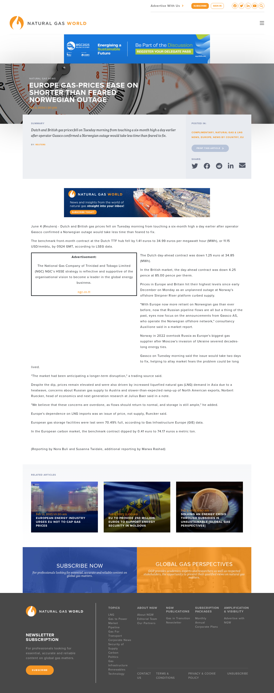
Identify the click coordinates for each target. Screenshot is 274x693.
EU (242, 137)
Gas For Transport (115, 634)
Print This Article (208, 148)
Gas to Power (117, 619)
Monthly (200, 618)
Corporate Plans (206, 627)
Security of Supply (116, 646)
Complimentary (203, 132)
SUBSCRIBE (200, 5)
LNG (111, 614)
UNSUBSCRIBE (237, 673)
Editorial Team (147, 619)
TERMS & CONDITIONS (165, 676)
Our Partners (146, 623)
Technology (116, 674)
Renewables (117, 669)
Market (113, 623)
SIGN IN (217, 5)
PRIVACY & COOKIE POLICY (202, 676)
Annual (200, 622)
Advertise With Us (167, 5)
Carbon (113, 652)
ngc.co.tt (84, 291)
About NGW (145, 614)
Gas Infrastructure (118, 663)
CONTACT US (144, 676)
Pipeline (114, 627)
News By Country (226, 137)
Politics (113, 657)
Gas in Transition (178, 618)
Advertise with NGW (234, 620)
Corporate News (119, 640)
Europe (206, 137)
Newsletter (174, 622)
